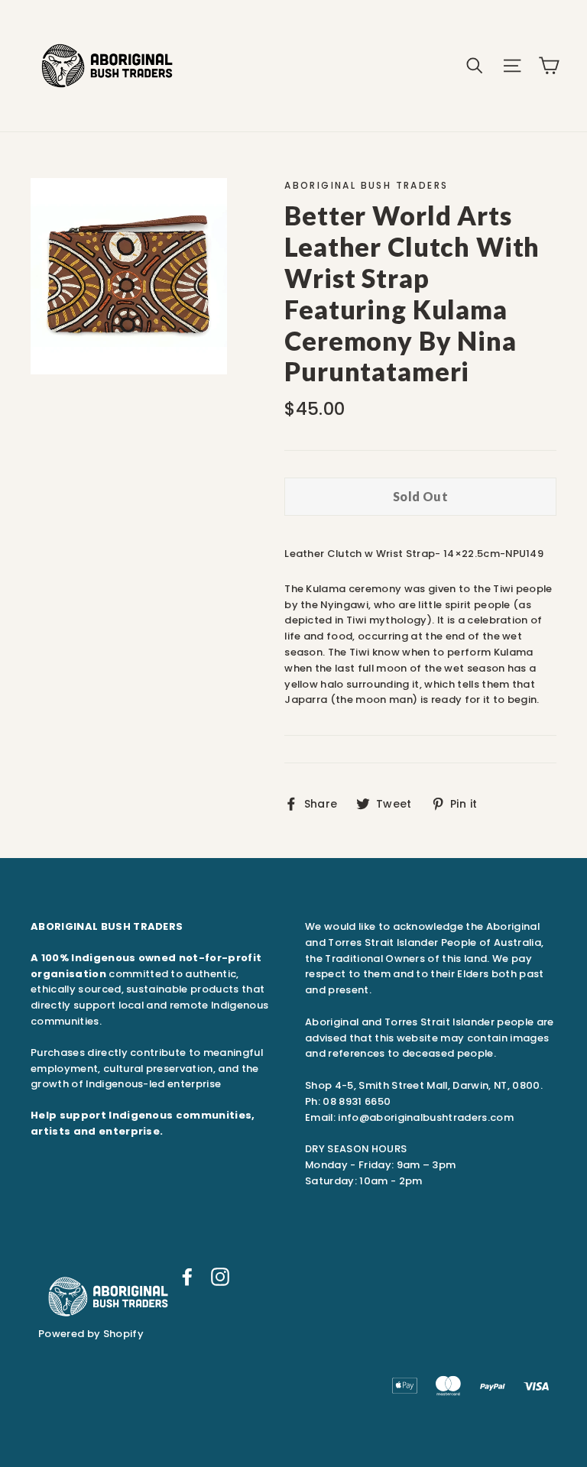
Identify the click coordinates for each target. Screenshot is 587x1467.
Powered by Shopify (91, 1333)
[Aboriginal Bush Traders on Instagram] (220, 1276)
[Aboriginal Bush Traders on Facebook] (187, 1276)
